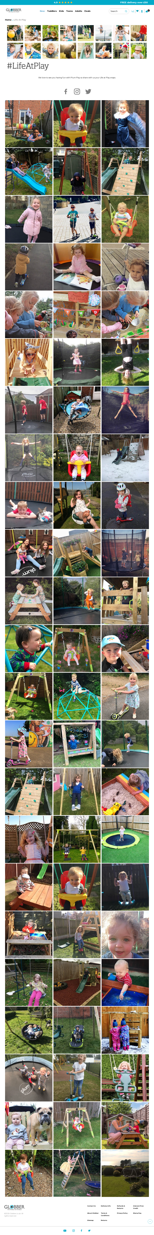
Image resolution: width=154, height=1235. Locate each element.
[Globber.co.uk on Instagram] (73, 1230)
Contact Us (91, 1206)
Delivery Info (106, 1206)
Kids (61, 11)
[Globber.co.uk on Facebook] (81, 1230)
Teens (69, 11)
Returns (104, 1220)
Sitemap (90, 1220)
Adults (78, 11)
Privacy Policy (122, 1213)
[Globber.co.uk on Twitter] (89, 1230)
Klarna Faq (137, 1213)
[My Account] (141, 11)
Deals (87, 11)
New (42, 11)
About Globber (93, 1213)
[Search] (126, 11)
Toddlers (52, 11)
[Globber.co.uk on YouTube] (64, 1230)
